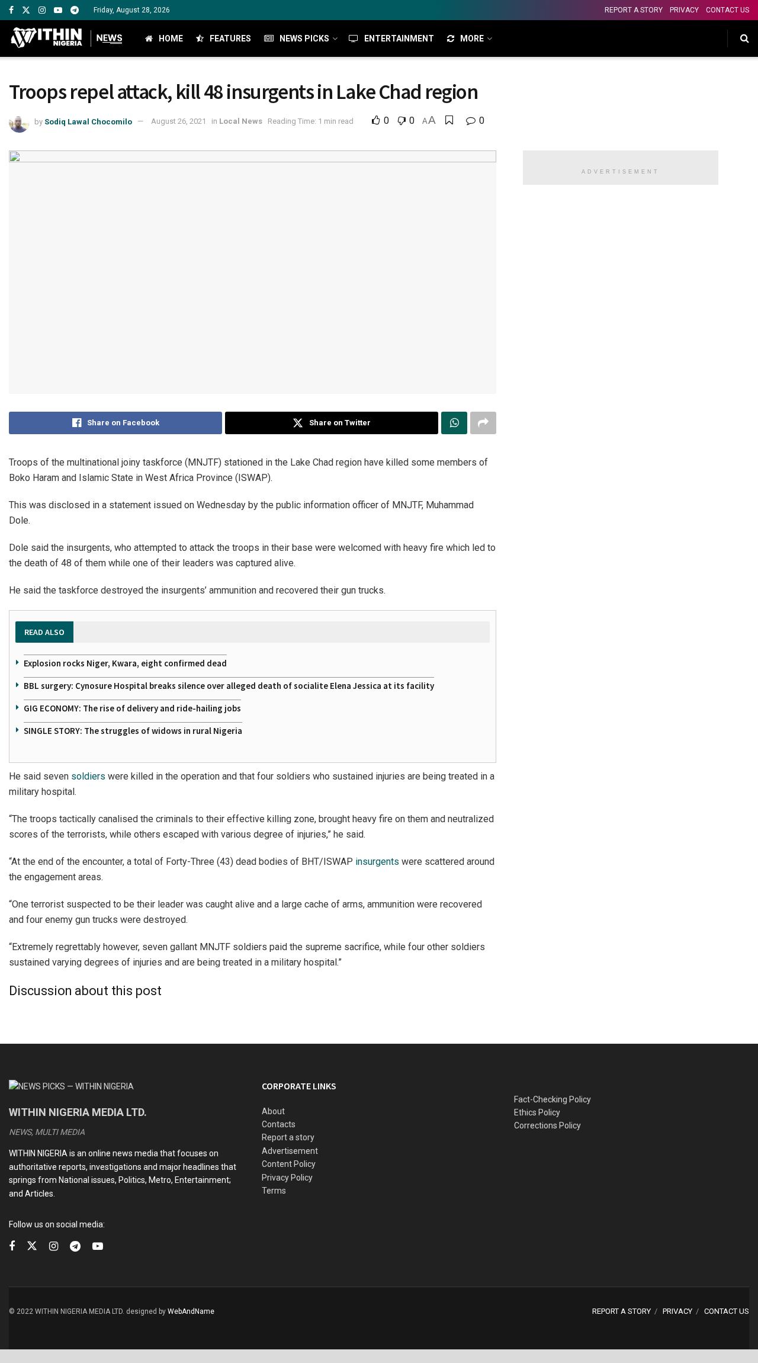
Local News (240, 121)
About (273, 1111)
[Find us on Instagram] (42, 10)
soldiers (88, 776)
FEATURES (230, 38)
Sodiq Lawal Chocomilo (88, 121)
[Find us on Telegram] (74, 10)
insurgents (377, 861)
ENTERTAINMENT (399, 38)
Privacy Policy (287, 1177)
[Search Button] (744, 38)
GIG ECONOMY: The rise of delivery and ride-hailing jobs (132, 708)
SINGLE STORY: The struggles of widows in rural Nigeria (133, 730)
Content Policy (289, 1164)
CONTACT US (727, 10)
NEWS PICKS (304, 38)
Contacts (279, 1124)
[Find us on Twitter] (26, 10)
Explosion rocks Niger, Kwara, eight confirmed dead (125, 663)
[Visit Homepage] (66, 38)
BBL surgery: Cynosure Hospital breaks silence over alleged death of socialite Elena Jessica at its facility (229, 685)
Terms (274, 1190)
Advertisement (290, 1151)
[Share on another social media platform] (483, 423)
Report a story (288, 1137)
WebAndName (191, 1311)
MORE (472, 38)
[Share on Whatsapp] (454, 423)
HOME (171, 38)
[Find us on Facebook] (11, 10)
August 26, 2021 (178, 121)
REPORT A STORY (634, 10)
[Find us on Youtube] (58, 10)
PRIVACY (684, 10)
